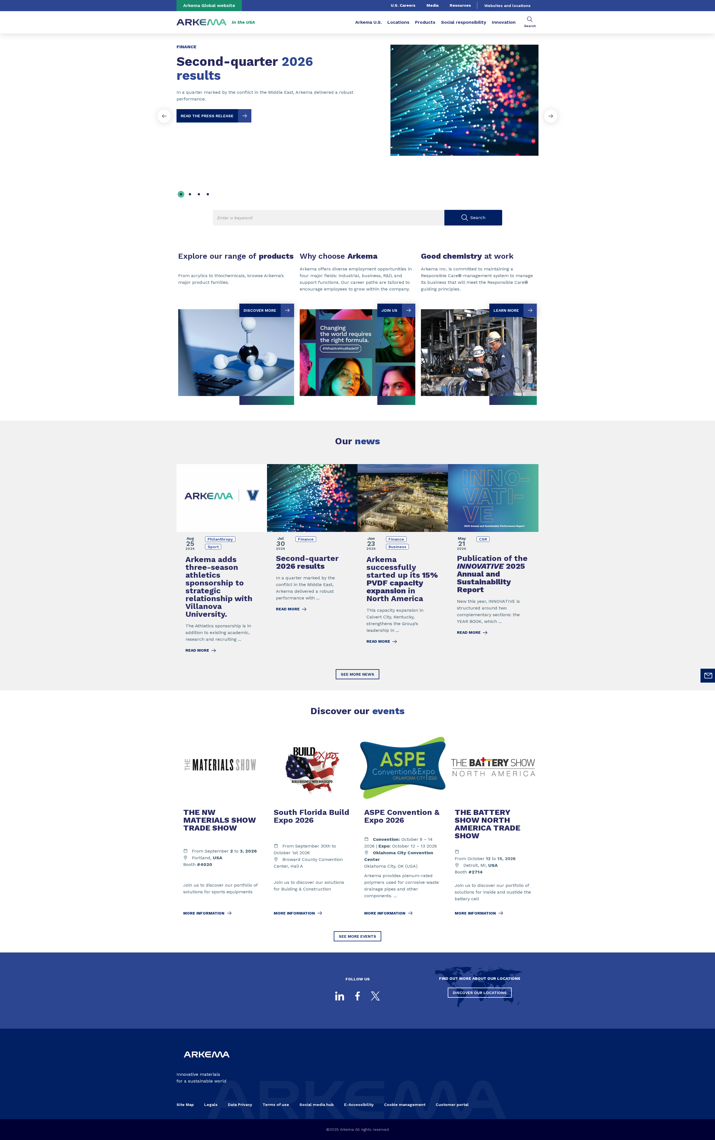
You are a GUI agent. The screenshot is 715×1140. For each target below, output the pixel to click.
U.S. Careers (403, 5)
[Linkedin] (339, 996)
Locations (398, 22)
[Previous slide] (164, 116)
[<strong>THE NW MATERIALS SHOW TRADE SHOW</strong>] (222, 828)
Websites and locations (507, 5)
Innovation (504, 22)
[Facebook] (357, 996)
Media (432, 5)
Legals (211, 1104)
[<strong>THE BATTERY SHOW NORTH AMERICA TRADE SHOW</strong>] (493, 828)
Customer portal (452, 1104)
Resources (460, 5)
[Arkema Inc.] (207, 1062)
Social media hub (316, 1104)
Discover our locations (480, 992)
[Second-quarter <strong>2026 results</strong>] (357, 95)
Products (425, 22)
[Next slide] (550, 116)
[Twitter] (375, 996)
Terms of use (276, 1104)
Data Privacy (240, 1104)
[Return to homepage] (202, 22)
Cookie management (404, 1104)
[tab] (181, 194)
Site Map (185, 1104)
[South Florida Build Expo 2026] (312, 828)
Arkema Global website (209, 5)
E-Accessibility (359, 1104)
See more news (357, 674)
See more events (357, 936)
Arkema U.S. (368, 22)
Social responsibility (463, 22)
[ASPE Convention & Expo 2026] (403, 828)
